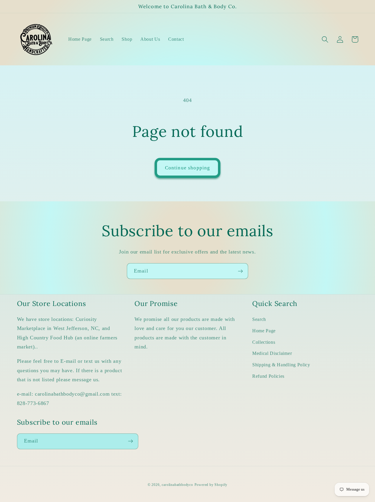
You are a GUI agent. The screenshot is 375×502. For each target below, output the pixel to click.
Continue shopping (187, 168)
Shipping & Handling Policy (281, 364)
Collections (263, 342)
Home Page (264, 330)
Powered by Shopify (211, 484)
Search (259, 319)
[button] (325, 39)
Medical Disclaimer (272, 353)
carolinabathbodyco (177, 484)
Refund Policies (268, 376)
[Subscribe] (240, 271)
